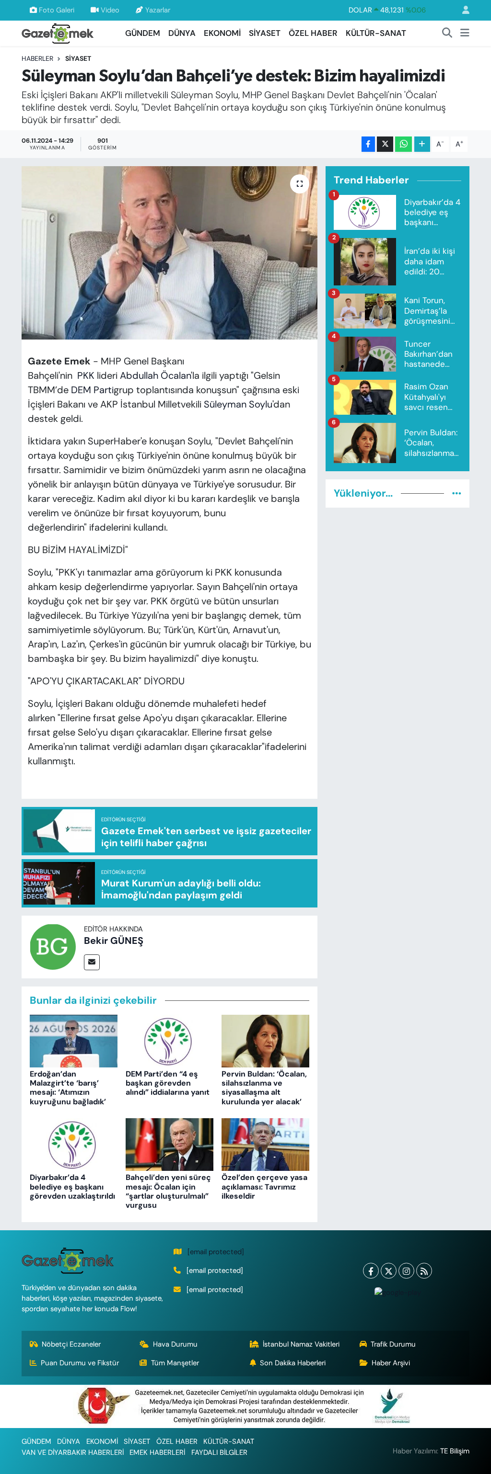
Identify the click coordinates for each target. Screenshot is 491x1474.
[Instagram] (406, 1271)
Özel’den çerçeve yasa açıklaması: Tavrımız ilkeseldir (264, 1186)
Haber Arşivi (391, 1363)
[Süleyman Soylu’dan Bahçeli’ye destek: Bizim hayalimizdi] (169, 253)
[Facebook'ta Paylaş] (368, 144)
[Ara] (447, 33)
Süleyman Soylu (238, 404)
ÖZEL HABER (313, 33)
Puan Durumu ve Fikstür (80, 1363)
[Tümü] (456, 493)
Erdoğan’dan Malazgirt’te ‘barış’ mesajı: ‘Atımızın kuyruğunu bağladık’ (68, 1088)
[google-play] (397, 1292)
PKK (85, 375)
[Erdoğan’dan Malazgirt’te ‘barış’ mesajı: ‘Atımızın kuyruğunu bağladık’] (73, 1040)
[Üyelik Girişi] (461, 10)
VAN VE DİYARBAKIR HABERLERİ (73, 1452)
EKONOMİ (222, 33)
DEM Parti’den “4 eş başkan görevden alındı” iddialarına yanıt (168, 1083)
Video (110, 10)
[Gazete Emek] (58, 32)
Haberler (37, 58)
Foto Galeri (56, 10)
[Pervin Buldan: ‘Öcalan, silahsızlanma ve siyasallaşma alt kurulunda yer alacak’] (265, 1040)
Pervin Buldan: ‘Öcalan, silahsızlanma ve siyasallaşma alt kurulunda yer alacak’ (264, 1088)
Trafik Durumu (393, 1344)
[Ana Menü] (464, 33)
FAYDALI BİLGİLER (219, 1452)
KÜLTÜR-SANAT (376, 33)
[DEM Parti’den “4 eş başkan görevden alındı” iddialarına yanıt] (169, 1040)
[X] (389, 1271)
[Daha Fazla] (422, 144)
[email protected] (215, 1252)
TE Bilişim (454, 1451)
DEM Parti (92, 390)
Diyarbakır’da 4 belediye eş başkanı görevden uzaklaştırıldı (72, 1186)
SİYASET (265, 33)
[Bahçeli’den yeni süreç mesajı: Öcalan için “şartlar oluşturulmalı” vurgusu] (169, 1144)
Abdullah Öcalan (155, 375)
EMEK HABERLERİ (157, 1452)
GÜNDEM (142, 33)
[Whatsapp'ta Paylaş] (403, 144)
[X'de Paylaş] (385, 144)
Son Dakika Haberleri (293, 1363)
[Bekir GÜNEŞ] (53, 946)
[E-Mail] (92, 962)
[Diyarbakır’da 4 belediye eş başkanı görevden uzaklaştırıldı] (73, 1144)
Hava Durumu (175, 1344)
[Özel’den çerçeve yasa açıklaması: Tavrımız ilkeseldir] (265, 1144)
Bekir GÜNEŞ (113, 940)
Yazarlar (157, 10)
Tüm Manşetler (175, 1363)
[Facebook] (371, 1271)
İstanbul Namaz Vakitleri (301, 1344)
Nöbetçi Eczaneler (71, 1344)
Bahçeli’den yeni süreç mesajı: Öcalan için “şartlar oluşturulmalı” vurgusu (168, 1191)
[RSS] (424, 1271)
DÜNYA (182, 33)
